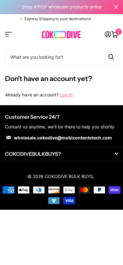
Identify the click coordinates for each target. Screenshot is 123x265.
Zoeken (111, 57)
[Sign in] (107, 34)
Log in (66, 94)
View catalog (8, 34)
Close (116, 7)
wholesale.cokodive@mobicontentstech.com (63, 137)
